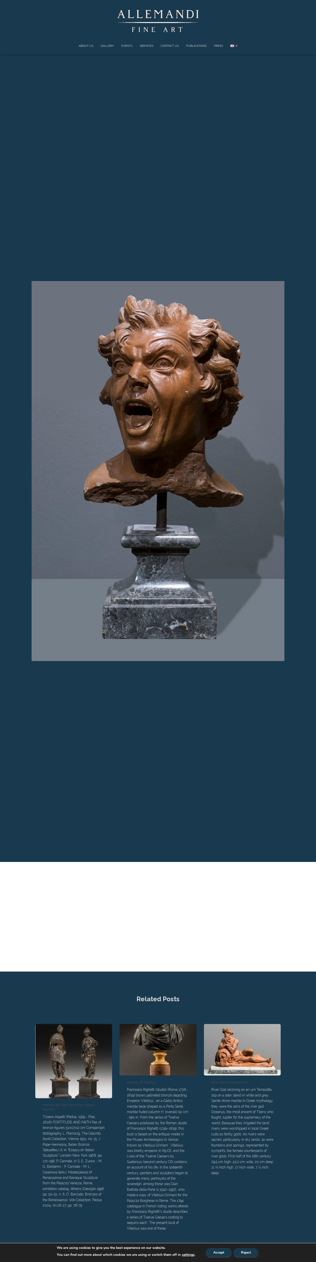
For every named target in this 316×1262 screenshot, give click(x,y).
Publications (196, 46)
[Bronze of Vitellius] (157, 1049)
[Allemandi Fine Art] (158, 21)
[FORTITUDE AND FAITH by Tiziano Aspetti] (73, 1061)
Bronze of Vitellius (141, 1082)
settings (188, 1255)
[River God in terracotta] (242, 1049)
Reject (246, 1252)
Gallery (107, 46)
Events (126, 46)
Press (218, 46)
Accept (218, 1252)
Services (146, 46)
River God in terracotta (229, 1082)
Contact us (170, 46)
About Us (86, 46)
